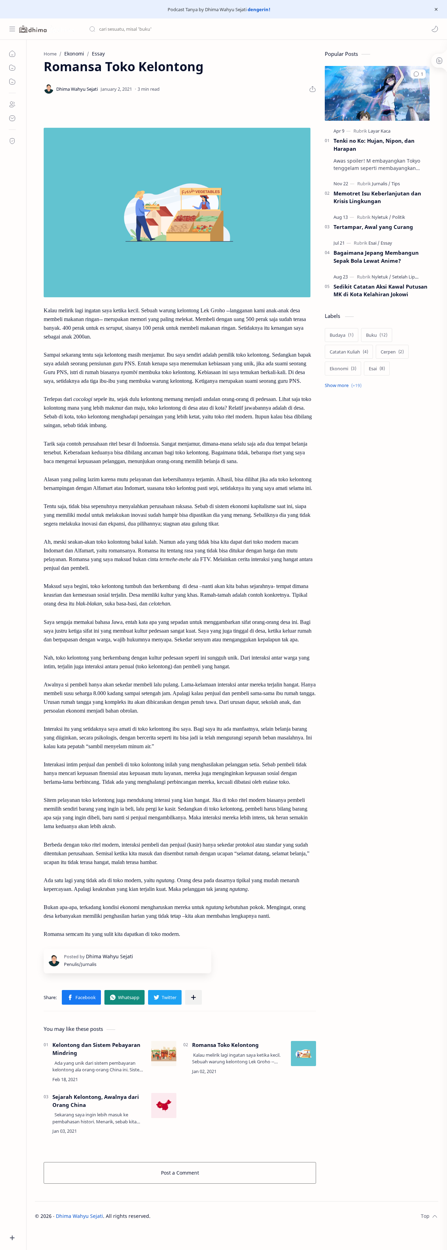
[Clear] (199, 29)
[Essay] (386, 243)
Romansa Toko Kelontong (225, 1044)
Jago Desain (197, 1216)
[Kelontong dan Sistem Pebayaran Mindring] (163, 1053)
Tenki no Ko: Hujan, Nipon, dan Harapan (374, 144)
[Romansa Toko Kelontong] (303, 1053)
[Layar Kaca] (379, 131)
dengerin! (258, 9)
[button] (435, 29)
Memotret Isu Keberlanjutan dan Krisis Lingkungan (377, 197)
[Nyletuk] (381, 217)
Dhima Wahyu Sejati (79, 1216)
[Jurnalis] (381, 183)
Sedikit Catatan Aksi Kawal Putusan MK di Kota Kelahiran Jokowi (380, 290)
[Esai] (374, 243)
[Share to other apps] (193, 997)
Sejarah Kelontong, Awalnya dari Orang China (95, 1100)
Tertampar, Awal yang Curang (373, 226)
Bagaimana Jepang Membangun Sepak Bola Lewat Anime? (376, 256)
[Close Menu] (436, 9)
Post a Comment (180, 1172)
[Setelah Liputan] (408, 277)
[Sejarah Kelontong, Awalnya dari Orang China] (163, 1105)
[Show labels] (344, 385)
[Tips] (395, 183)
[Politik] (398, 217)
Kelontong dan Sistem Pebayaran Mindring (96, 1048)
